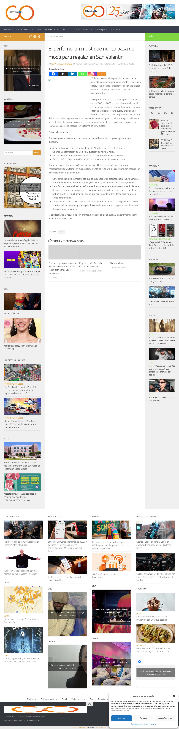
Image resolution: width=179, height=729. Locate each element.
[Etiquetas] (172, 113)
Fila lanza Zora (116, 263)
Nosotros (114, 29)
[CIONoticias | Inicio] (19, 13)
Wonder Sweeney (12, 313)
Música (151, 334)
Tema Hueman (34, 720)
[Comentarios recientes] (165, 113)
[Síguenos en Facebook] (34, 36)
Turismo (86, 29)
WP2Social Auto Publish (80, 727)
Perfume (61, 232)
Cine (64, 29)
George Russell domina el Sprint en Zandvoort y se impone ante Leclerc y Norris (153, 544)
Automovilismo (155, 239)
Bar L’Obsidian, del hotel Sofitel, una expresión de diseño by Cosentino (162, 68)
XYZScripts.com (101, 727)
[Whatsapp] (82, 74)
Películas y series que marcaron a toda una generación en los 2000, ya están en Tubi (22, 274)
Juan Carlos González (62, 64)
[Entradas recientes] (152, 113)
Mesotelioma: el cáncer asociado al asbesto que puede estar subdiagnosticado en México (20, 496)
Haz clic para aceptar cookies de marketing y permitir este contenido (22, 70)
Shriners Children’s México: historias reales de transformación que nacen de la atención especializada (22, 465)
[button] (173, 696)
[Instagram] (92, 74)
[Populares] (158, 113)
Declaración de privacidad (139, 724)
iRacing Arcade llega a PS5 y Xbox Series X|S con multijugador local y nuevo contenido (20, 424)
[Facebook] (53, 74)
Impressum (153, 724)
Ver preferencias (165, 718)
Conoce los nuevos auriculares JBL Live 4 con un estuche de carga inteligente (161, 191)
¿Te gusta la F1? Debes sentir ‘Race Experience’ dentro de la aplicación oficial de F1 (161, 245)
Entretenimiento (23, 29)
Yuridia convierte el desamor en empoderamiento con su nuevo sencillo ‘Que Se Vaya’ (162, 340)
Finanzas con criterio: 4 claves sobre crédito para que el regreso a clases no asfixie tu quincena (110, 545)
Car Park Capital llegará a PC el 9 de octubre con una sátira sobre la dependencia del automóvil (20, 390)
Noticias (7, 29)
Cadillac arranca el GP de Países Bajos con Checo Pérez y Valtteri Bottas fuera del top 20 (155, 577)
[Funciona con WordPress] (15, 720)
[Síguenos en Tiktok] (39, 36)
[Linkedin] (72, 74)
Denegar (143, 718)
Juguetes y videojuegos (13, 384)
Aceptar (121, 718)
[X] (63, 74)
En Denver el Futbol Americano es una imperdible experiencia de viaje (161, 94)
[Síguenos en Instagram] (30, 36)
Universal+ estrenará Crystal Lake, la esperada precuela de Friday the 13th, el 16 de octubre (22, 243)
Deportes (73, 29)
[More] (101, 74)
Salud (38, 29)
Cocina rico (141, 614)
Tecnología (100, 29)
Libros (6, 616)
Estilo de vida (50, 29)
